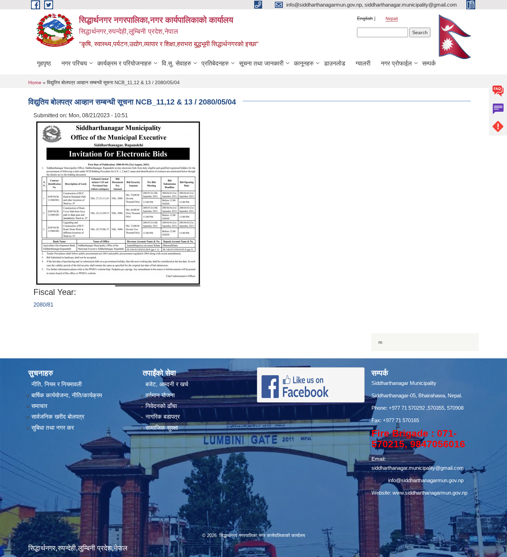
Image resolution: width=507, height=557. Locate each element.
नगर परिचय (74, 63)
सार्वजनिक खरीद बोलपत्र (57, 417)
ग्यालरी (363, 63)
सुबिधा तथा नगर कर (52, 428)
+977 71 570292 (407, 408)
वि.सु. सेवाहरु (176, 63)
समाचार (39, 406)
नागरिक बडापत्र (163, 417)
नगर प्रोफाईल (396, 63)
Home (34, 82)
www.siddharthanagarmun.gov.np (429, 493)
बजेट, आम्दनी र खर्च (167, 384)
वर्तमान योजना (160, 395)
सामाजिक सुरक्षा (162, 428)
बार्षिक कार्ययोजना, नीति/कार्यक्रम (66, 395)
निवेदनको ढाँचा (161, 406)
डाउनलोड (334, 63)
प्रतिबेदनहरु (215, 63)
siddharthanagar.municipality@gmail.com (417, 468)
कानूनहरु (304, 63)
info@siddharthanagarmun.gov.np (426, 480)
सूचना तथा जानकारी (261, 63)
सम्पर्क (429, 63)
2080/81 (43, 305)
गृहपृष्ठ (44, 63)
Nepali (392, 18)
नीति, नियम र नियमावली (56, 384)
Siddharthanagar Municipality (403, 383)
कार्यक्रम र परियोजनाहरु (124, 63)
